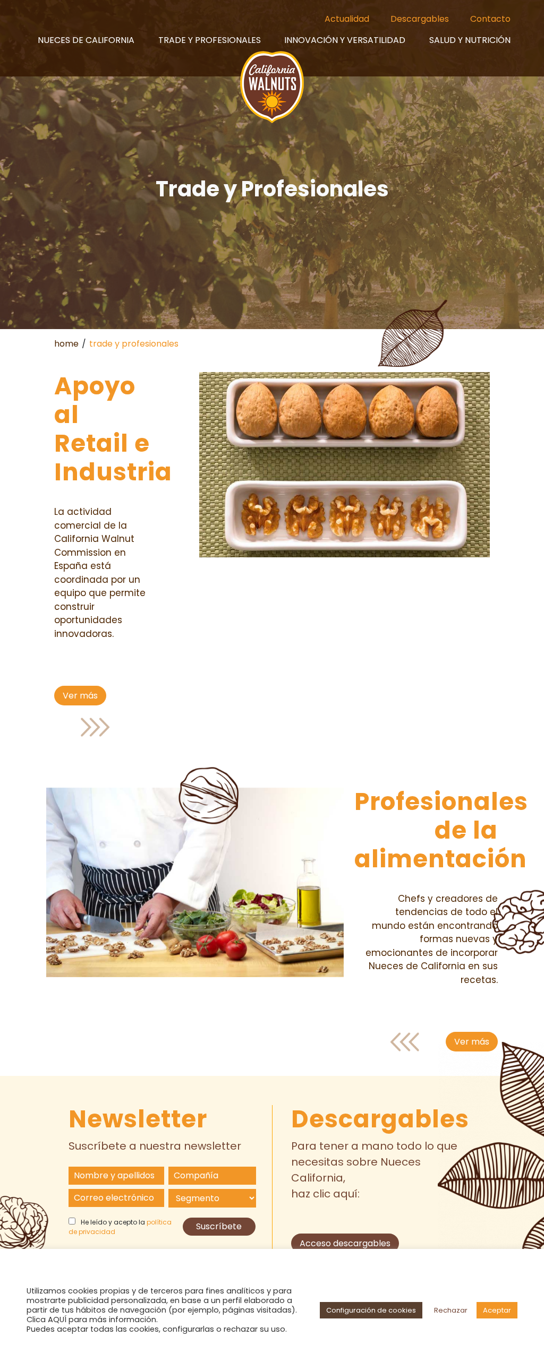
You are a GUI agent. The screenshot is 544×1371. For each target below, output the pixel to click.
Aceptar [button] (497, 1310)
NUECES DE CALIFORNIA (86, 40)
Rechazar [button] (451, 1310)
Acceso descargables (345, 1243)
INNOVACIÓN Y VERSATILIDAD (344, 40)
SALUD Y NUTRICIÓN (470, 40)
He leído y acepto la (120, 1227)
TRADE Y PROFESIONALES (209, 40)
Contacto (490, 19)
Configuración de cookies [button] (371, 1310)
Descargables (419, 19)
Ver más (80, 695)
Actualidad (347, 19)
